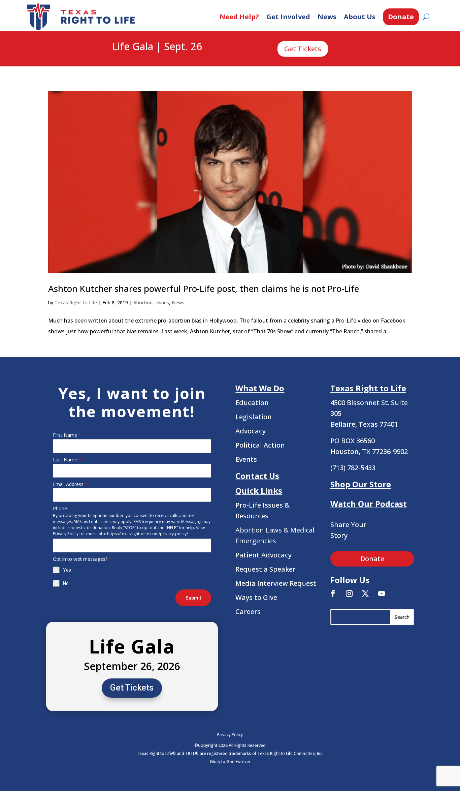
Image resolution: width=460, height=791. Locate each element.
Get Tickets (302, 48)
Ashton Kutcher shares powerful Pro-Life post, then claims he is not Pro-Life (203, 288)
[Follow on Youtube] (381, 593)
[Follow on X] (365, 593)
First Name (67, 435)
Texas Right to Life (76, 302)
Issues (162, 302)
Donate (401, 16)
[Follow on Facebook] (333, 593)
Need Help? (239, 16)
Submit (193, 598)
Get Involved (288, 16)
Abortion (143, 302)
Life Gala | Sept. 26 (157, 46)
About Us (359, 16)
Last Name (67, 459)
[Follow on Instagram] (349, 593)
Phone (60, 508)
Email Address (70, 484)
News (327, 16)
